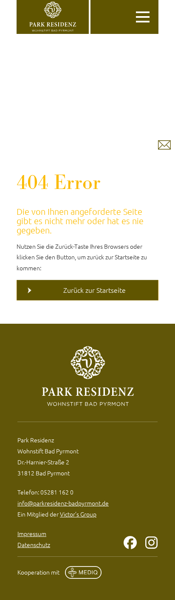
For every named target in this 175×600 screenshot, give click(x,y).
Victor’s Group (78, 514)
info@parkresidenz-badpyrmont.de (63, 503)
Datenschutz (33, 544)
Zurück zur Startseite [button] (94, 289)
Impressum (31, 533)
